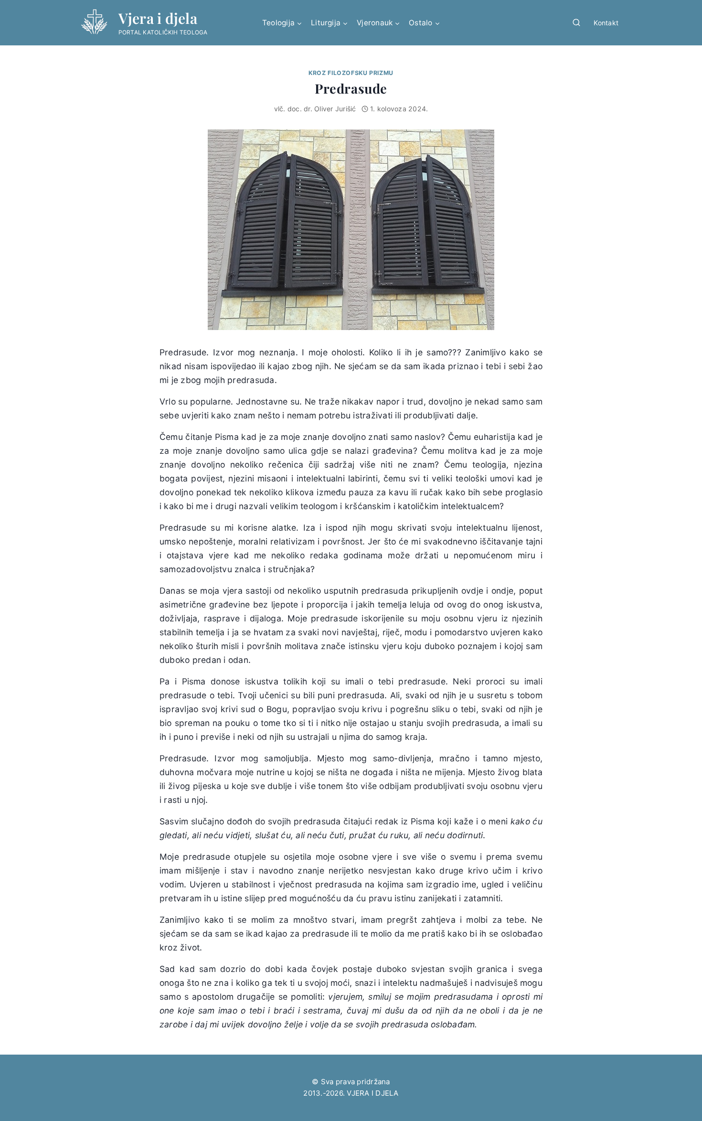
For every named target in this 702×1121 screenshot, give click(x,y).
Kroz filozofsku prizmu (351, 72)
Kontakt (606, 23)
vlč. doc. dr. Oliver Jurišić (315, 109)
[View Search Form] (576, 23)
